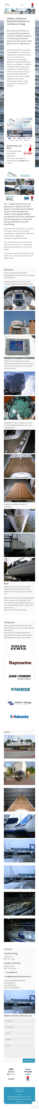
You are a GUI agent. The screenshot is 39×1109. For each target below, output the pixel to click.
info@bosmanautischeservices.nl (18, 976)
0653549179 (19, 1091)
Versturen (28, 1060)
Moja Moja (19, 1101)
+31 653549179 (11, 972)
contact (22, 161)
